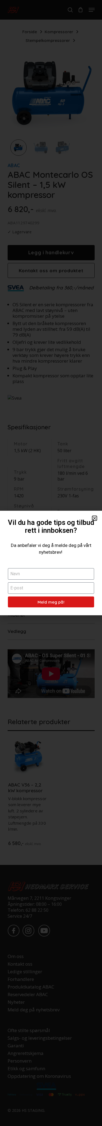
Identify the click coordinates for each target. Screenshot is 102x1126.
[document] (51, 563)
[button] (94, 518)
